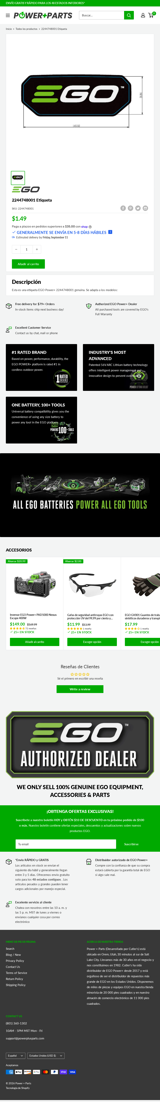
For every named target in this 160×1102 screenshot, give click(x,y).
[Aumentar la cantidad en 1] (37, 249)
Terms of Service (16, 973)
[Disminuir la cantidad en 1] (16, 249)
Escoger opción (92, 641)
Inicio (9, 28)
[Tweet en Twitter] (138, 208)
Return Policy (14, 979)
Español (12, 1055)
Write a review (80, 689)
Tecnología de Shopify (18, 1088)
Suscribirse (131, 844)
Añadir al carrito (28, 264)
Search (10, 948)
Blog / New (13, 954)
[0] (150, 15)
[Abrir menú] (8, 15)
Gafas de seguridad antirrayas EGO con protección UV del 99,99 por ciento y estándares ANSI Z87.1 (90, 616)
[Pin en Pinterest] (130, 208)
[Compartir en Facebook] (123, 208)
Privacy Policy (15, 960)
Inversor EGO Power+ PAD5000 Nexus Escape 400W (33, 616)
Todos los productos (26, 28)
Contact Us (13, 966)
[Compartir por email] (145, 208)
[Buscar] (129, 15)
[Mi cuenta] (143, 15)
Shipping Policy (16, 985)
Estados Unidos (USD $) (42, 1055)
